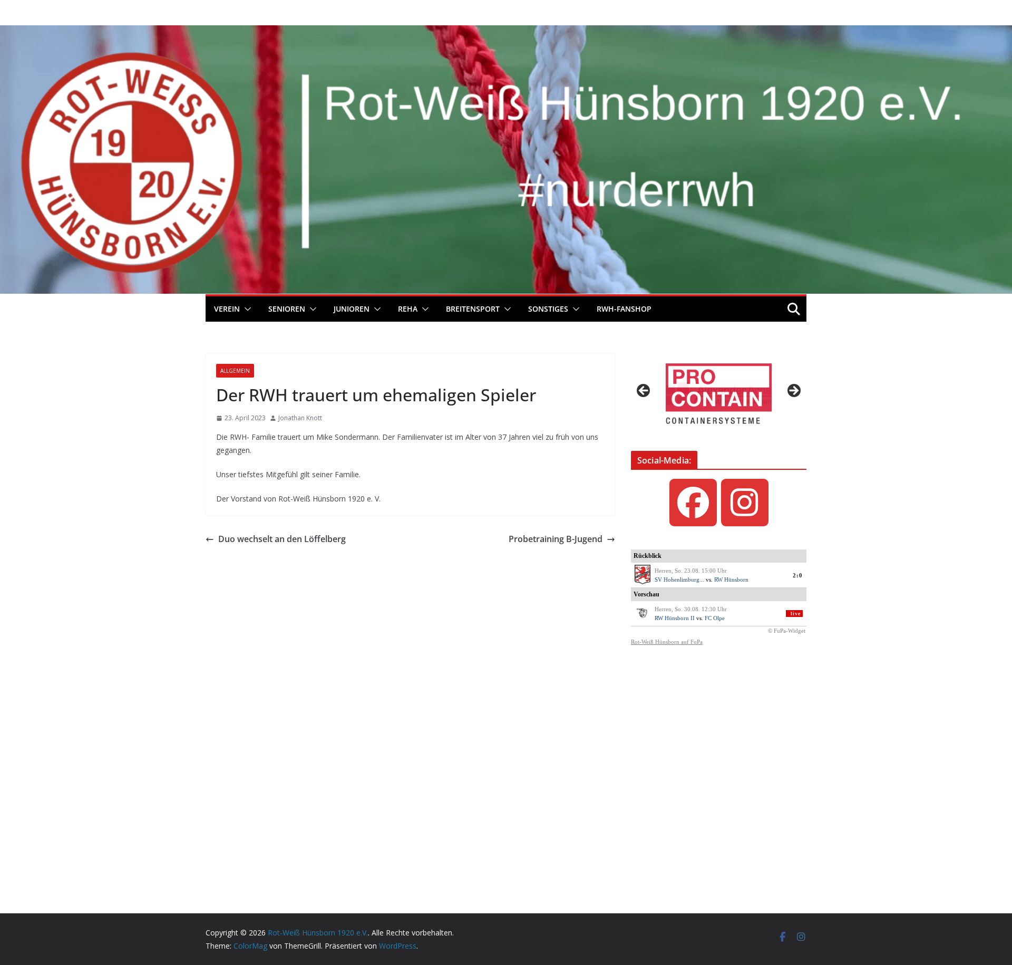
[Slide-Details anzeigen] (718, 393)
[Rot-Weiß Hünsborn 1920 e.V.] (506, 32)
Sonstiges (548, 309)
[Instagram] (744, 502)
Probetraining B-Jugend (555, 539)
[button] (245, 309)
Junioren (351, 309)
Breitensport (473, 309)
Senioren (286, 309)
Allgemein (235, 370)
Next (793, 391)
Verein (227, 309)
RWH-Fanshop (624, 309)
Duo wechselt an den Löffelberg (282, 539)
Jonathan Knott (300, 417)
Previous (644, 391)
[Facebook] (693, 502)
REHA (407, 309)
